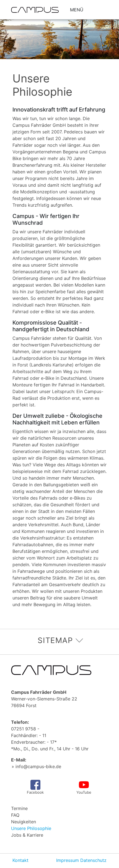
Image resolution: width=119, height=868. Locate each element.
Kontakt (20, 860)
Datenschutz (93, 860)
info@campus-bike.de (38, 766)
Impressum (67, 860)
